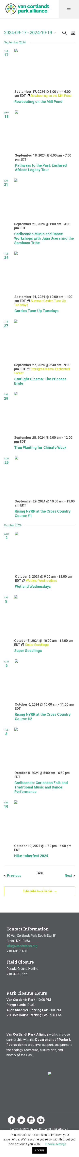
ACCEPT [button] (39, 1150)
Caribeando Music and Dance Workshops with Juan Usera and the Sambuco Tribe (44, 238)
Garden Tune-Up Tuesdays (36, 311)
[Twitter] (21, 1120)
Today (39, 872)
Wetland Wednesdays (33, 586)
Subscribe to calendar (37, 891)
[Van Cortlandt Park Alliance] (27, 9)
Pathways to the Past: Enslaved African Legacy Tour (41, 167)
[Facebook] (11, 1120)
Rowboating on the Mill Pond (38, 101)
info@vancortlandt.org (21, 946)
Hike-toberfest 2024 (31, 856)
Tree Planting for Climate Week (40, 447)
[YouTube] (41, 1120)
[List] (72, 33)
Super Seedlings (28, 650)
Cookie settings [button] (55, 1144)
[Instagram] (31, 1120)
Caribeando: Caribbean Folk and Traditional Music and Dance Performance (41, 787)
